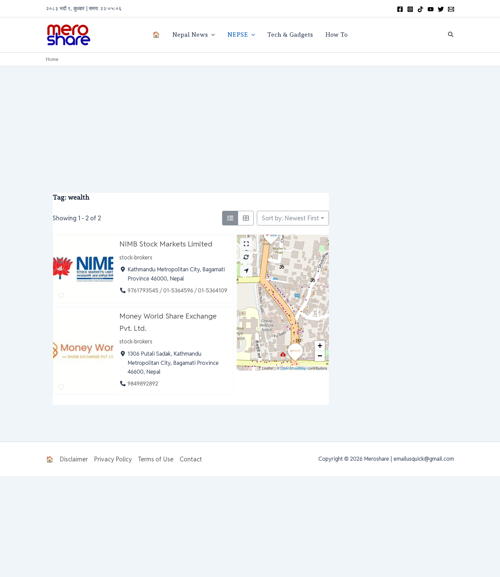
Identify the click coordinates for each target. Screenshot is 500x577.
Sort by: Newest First (290, 218)
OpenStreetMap (293, 368)
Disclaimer (74, 459)
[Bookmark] (61, 296)
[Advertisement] (250, 117)
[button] (451, 34)
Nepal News (190, 34)
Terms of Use (155, 459)
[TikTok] (420, 9)
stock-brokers (135, 257)
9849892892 (143, 384)
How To (336, 34)
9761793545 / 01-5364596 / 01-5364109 (177, 290)
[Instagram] (410, 9)
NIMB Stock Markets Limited (166, 244)
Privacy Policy (113, 459)
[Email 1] (451, 9)
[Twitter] (441, 9)
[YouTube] (431, 9)
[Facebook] (400, 9)
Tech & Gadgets (290, 34)
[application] (211, 34)
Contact (191, 459)
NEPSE (237, 34)
